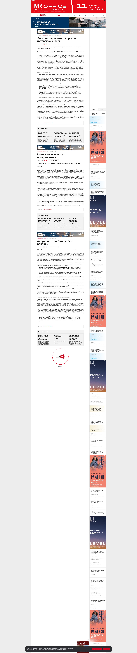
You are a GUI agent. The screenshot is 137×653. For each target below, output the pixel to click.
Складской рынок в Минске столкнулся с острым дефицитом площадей (97, 402)
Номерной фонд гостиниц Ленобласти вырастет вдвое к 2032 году (97, 564)
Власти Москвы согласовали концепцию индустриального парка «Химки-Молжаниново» (97, 231)
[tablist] (98, 109)
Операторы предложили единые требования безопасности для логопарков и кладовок (97, 396)
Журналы (75, 15)
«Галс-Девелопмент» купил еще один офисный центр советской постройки (97, 336)
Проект (92, 263)
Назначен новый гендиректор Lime (97, 575)
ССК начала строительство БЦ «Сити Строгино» (98, 114)
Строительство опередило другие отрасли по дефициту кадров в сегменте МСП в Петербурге (97, 259)
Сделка (92, 334)
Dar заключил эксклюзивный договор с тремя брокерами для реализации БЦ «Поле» (98, 172)
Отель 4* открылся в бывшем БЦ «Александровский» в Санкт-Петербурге (97, 422)
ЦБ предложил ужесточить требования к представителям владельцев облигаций (96, 237)
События (92, 505)
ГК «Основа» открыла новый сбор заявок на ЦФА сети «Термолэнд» (97, 331)
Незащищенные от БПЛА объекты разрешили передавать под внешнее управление (97, 429)
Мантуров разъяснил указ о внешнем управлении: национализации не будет (96, 409)
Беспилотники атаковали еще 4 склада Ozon (96, 508)
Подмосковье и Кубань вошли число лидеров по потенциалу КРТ (97, 559)
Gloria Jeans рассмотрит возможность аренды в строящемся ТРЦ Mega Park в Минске (97, 350)
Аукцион (92, 342)
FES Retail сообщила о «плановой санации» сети (97, 441)
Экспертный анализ (94, 592)
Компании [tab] (102, 109)
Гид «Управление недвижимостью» (84, 15)
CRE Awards (50, 15)
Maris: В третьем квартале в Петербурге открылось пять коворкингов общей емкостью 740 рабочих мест (60, 221)
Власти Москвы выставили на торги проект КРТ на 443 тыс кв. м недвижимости (97, 588)
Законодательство (94, 235)
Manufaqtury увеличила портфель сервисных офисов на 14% (97, 272)
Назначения (93, 574)
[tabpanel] (98, 382)
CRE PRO (63, 15)
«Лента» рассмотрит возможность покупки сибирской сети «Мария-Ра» (97, 581)
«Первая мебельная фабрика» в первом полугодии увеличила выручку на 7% (96, 277)
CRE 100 (55, 15)
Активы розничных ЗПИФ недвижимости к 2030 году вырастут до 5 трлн (96, 244)
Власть (92, 393)
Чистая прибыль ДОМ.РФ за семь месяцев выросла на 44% (97, 356)
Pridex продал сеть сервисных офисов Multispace (96, 446)
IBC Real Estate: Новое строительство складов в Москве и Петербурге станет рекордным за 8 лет (44, 134)
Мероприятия (69, 15)
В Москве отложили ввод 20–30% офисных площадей (97, 502)
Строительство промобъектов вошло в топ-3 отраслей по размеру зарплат (98, 645)
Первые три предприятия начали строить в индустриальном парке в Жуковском (97, 292)
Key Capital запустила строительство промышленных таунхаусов (98, 601)
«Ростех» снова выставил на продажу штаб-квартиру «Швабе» (97, 344)
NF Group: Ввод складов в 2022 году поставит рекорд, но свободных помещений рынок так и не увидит (60, 134)
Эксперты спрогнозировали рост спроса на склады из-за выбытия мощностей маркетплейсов (97, 284)
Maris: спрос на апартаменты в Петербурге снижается (74, 337)
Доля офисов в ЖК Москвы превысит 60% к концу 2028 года (97, 166)
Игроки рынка (93, 176)
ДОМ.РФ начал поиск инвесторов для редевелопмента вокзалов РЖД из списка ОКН (97, 552)
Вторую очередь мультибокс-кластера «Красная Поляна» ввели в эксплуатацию (97, 606)
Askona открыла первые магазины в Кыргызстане (97, 435)
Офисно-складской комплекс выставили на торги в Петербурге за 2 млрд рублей (97, 452)
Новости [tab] (93, 109)
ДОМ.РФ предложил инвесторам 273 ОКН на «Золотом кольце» (97, 491)
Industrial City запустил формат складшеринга (96, 178)
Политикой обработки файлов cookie (61, 649)
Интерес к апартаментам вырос (58, 337)
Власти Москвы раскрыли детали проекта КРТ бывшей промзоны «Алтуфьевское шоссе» (97, 265)
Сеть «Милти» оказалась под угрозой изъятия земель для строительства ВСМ (96, 184)
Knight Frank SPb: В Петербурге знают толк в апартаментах (44, 337)
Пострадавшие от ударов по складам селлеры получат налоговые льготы (97, 496)
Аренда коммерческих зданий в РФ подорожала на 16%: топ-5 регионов (96, 127)
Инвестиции (93, 117)
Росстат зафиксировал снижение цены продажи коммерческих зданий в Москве (97, 252)
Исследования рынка (95, 125)
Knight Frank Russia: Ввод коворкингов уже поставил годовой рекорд (44, 221)
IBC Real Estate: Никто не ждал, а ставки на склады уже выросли (75, 134)
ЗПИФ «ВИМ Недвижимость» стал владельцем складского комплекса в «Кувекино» (97, 415)
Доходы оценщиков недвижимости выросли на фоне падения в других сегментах (97, 192)
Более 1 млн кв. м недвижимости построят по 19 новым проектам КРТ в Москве (97, 513)
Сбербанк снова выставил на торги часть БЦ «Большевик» (97, 571)
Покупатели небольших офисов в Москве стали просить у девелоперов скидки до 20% (96, 594)
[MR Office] (68, 6)
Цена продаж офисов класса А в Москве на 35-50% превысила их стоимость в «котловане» (97, 120)
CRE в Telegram (94, 122)
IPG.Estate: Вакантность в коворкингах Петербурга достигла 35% (73, 221)
